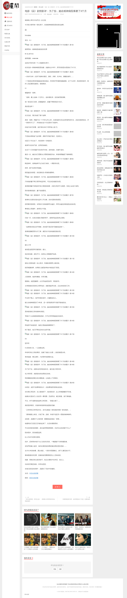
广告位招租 (70, 584)
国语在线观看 (33, 478)
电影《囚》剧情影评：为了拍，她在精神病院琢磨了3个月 (56, 11)
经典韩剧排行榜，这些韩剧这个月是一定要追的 (76, 499)
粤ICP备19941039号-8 (71, 591)
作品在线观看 (33, 473)
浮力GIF (7, 29)
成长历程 (86, 584)
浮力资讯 (7, 38)
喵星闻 (11, 5)
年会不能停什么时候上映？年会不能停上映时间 (66, 528)
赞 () (58, 487)
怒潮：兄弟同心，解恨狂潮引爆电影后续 (83, 528)
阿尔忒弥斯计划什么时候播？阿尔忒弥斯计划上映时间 (32, 529)
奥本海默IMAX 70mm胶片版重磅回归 (48, 528)
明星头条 (7, 34)
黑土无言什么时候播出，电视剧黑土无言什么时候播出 (66, 548)
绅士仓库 (41, 7)
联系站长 (75, 584)
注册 (60, 569)
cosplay (6, 50)
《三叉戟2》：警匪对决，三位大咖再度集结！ (48, 548)
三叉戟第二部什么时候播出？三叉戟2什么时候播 (31, 548)
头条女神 (7, 42)
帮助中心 (80, 584)
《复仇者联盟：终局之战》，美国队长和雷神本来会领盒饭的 (40, 500)
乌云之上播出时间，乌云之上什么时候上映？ (83, 548)
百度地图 (64, 584)
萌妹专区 (7, 46)
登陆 (54, 569)
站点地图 (59, 584)
